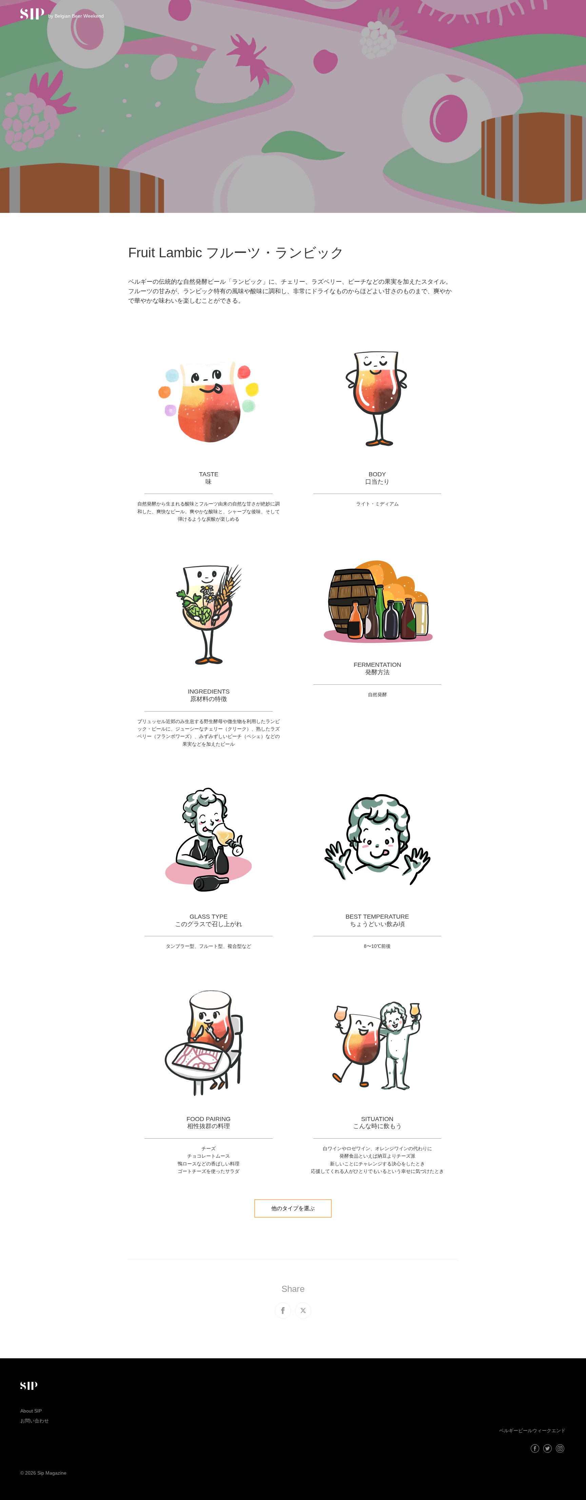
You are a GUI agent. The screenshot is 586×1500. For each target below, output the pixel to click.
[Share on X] (303, 1310)
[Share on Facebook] (283, 1310)
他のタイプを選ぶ (293, 1208)
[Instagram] (560, 1448)
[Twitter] (547, 1448)
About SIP (31, 1411)
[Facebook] (535, 1448)
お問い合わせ (34, 1420)
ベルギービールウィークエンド (532, 1430)
